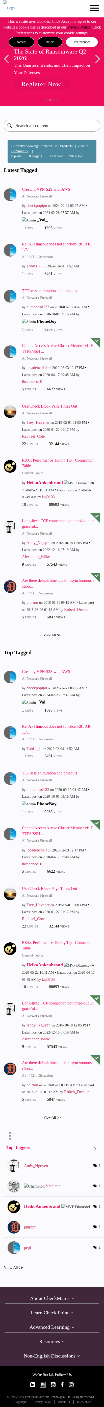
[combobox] (52, 126)
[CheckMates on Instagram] (71, 1384)
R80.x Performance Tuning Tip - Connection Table (57, 463)
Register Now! (42, 84)
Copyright (20, 1402)
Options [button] (10, 1135)
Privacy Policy (78, 27)
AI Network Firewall (37, 196)
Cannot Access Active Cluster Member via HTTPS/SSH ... (58, 348)
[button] (21, 42)
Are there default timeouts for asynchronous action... (58, 583)
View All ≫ (52, 635)
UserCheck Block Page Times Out (49, 406)
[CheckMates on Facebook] (62, 1384)
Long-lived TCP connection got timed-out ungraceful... (58, 524)
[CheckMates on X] (43, 1384)
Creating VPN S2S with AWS (46, 189)
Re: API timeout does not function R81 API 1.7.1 (56, 247)
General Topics (32, 473)
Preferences (82, 42)
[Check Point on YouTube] (53, 1384)
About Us (64, 1402)
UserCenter (84, 1402)
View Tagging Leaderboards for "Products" (52, 1148)
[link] (32, 1384)
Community (19, 151)
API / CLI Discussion (37, 257)
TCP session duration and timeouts (49, 291)
